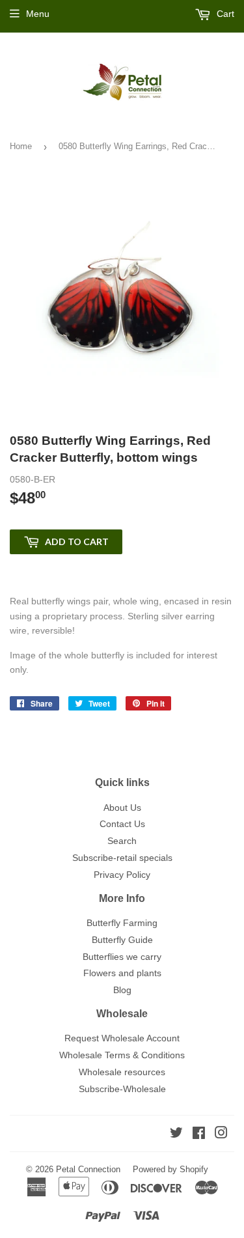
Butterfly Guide (122, 940)
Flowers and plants (122, 973)
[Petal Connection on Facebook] (199, 1134)
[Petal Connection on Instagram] (221, 1134)
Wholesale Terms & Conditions (122, 1055)
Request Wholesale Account (122, 1038)
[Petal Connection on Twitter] (176, 1134)
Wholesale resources (122, 1072)
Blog (122, 990)
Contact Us (122, 824)
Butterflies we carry (122, 956)
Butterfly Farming (122, 923)
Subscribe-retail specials (122, 857)
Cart (224, 13)
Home (21, 146)
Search (122, 841)
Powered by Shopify (170, 1169)
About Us (122, 807)
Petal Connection (88, 1169)
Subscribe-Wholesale (122, 1089)
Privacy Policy (122, 874)
